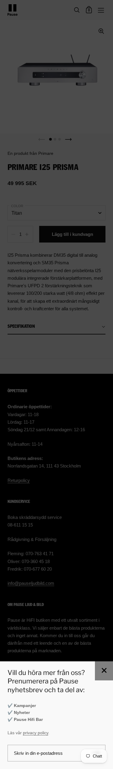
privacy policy (35, 733)
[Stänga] (104, 670)
